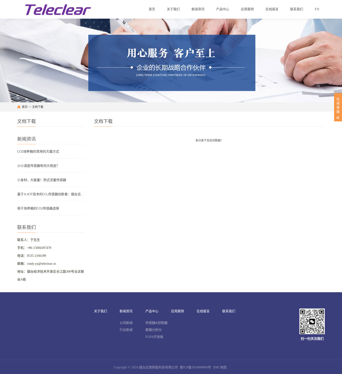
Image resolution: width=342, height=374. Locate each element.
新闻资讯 (126, 311)
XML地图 (220, 367)
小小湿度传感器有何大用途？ (38, 166)
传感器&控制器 (156, 323)
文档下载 (37, 107)
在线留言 (203, 311)
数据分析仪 (153, 330)
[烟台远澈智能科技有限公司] (58, 9)
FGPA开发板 (154, 337)
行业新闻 (126, 330)
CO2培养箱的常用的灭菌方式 (38, 151)
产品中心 (151, 311)
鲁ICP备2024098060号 (195, 367)
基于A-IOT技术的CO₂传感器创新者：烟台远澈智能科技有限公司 (51, 194)
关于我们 (100, 311)
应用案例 (177, 311)
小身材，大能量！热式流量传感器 (41, 180)
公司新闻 (126, 323)
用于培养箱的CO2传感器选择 (38, 208)
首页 (24, 107)
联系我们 (228, 311)
